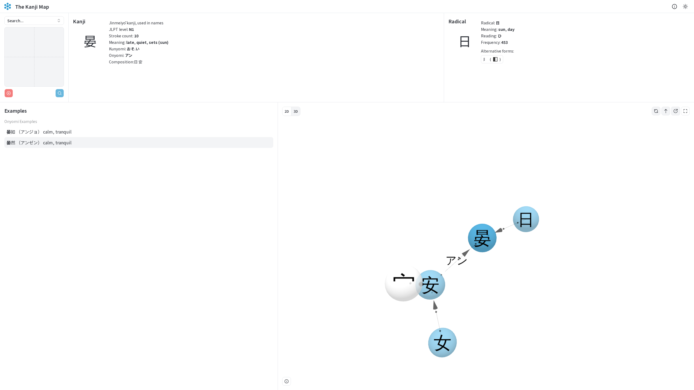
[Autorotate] (656, 111)
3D (296, 111)
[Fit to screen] (685, 111)
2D (287, 111)
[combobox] (34, 20)
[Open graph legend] (286, 381)
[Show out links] (675, 111)
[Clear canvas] (8, 93)
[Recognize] (59, 93)
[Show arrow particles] (665, 111)
